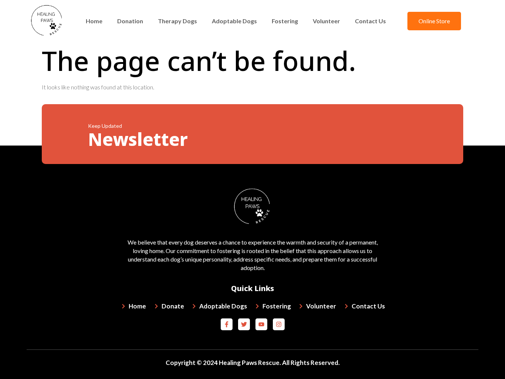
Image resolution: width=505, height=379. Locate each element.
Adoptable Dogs (234, 20)
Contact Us (370, 20)
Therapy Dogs (177, 20)
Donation (130, 20)
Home (94, 20)
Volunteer (326, 20)
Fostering (285, 20)
